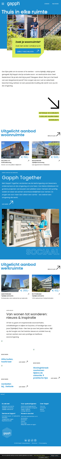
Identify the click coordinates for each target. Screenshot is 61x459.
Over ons (42, 406)
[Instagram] (35, 440)
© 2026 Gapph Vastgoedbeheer (22, 443)
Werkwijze (4, 417)
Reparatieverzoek (7, 421)
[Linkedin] (25, 440)
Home (2, 394)
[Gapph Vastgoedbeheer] (13, 3)
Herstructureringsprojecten (28, 406)
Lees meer (5, 204)
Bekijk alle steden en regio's (28, 424)
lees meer (22, 362)
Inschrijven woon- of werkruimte (11, 416)
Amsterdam (24, 418)
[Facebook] (29, 440)
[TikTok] (32, 440)
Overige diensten (25, 411)
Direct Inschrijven (25, 51)
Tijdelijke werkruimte (7, 296)
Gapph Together (25, 409)
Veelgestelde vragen (7, 419)
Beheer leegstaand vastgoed (29, 408)
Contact (42, 411)
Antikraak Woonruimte (49, 113)
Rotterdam (24, 420)
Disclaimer (34, 443)
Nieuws (42, 409)
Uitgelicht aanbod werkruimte (18, 266)
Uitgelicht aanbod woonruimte (18, 133)
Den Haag (23, 423)
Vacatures (43, 408)
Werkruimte (54, 120)
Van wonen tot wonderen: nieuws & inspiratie (26, 316)
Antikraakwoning (6, 162)
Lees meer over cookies (39, 455)
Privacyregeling (43, 443)
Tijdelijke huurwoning (49, 116)
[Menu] (2, 3)
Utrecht (23, 421)
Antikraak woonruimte (8, 406)
